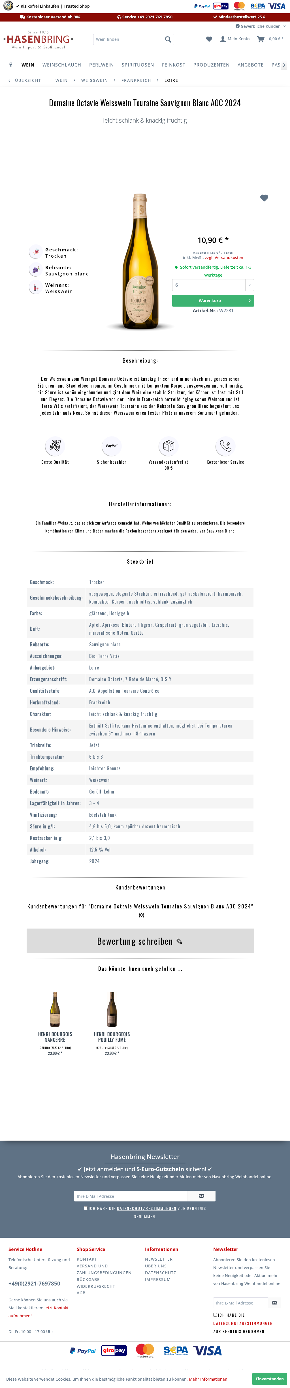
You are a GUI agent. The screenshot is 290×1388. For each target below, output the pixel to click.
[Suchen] (168, 39)
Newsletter (159, 1259)
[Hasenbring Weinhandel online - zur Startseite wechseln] (37, 41)
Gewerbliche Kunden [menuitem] (261, 26)
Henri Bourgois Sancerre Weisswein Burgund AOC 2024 (55, 1037)
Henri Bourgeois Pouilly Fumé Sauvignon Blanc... (112, 1037)
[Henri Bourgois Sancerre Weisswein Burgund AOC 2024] (55, 1010)
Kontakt (87, 1259)
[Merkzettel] (209, 39)
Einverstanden (270, 1378)
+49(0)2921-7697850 (34, 1283)
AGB (81, 1292)
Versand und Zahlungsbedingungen (104, 1269)
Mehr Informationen (208, 1379)
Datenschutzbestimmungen (146, 1208)
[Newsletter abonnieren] (201, 1196)
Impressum (158, 1279)
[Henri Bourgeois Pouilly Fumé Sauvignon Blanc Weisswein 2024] (112, 1010)
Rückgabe (88, 1279)
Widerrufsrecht (96, 1286)
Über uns (156, 1266)
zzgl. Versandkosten (224, 257)
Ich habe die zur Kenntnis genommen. (243, 1323)
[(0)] (140, 925)
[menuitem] (133, 39)
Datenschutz (160, 1272)
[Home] (11, 64)
